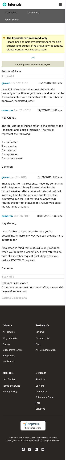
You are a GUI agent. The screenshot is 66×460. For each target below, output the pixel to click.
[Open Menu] (60, 4)
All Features (9, 331)
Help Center (9, 379)
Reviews (40, 331)
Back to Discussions (14, 297)
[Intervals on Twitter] (30, 449)
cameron (7, 110)
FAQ (38, 403)
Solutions (40, 408)
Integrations (9, 355)
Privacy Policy (10, 391)
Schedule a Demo (45, 397)
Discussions (11, 12)
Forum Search (12, 19)
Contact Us (41, 391)
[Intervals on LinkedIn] (36, 449)
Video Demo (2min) (12, 349)
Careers (40, 385)
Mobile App (8, 361)
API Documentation (46, 349)
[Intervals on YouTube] (43, 449)
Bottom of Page (11, 71)
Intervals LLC (35, 440)
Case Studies (42, 338)
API (33, 57)
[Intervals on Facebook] (23, 449)
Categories (33, 12)
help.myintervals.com (38, 41)
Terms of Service (11, 385)
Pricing (6, 344)
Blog (38, 344)
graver (6, 83)
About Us (40, 379)
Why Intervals (10, 338)
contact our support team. (31, 49)
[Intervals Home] (12, 4)
